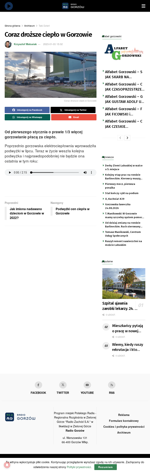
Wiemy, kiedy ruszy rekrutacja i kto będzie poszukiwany (128, 347)
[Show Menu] (143, 6)
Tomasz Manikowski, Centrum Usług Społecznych (123, 234)
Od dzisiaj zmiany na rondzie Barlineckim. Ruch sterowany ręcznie (122, 224)
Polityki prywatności (79, 467)
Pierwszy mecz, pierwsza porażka (120, 185)
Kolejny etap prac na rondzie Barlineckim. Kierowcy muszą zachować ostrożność (122, 176)
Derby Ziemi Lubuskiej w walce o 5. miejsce (124, 167)
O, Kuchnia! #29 (114, 198)
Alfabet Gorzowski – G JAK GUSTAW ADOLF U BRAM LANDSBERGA (124, 99)
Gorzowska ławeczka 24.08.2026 (117, 206)
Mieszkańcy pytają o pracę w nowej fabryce (127, 328)
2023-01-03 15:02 (53, 44)
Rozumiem (105, 467)
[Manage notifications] (7, 465)
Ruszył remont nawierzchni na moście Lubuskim (123, 243)
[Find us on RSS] (111, 384)
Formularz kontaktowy (124, 421)
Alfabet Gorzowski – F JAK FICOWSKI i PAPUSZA (123, 112)
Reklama (123, 415)
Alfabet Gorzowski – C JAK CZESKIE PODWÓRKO (123, 124)
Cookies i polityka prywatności (124, 426)
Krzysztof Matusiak (25, 44)
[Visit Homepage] (77, 6)
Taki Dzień (44, 25)
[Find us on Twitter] (63, 384)
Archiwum (29, 25)
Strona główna (12, 25)
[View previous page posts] (120, 138)
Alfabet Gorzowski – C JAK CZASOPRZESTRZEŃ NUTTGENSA (124, 87)
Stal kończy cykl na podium (121, 193)
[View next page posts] (127, 138)
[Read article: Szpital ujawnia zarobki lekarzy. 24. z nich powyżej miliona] (123, 283)
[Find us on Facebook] (38, 384)
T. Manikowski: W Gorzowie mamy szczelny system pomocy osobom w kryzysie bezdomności (124, 215)
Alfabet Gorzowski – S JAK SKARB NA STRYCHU (123, 75)
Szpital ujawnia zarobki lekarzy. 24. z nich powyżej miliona (119, 306)
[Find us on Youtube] (87, 384)
